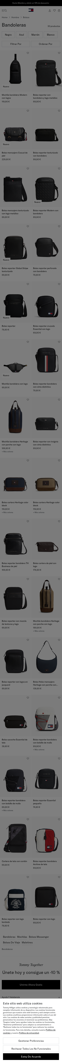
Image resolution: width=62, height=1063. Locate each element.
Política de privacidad (29, 1033)
